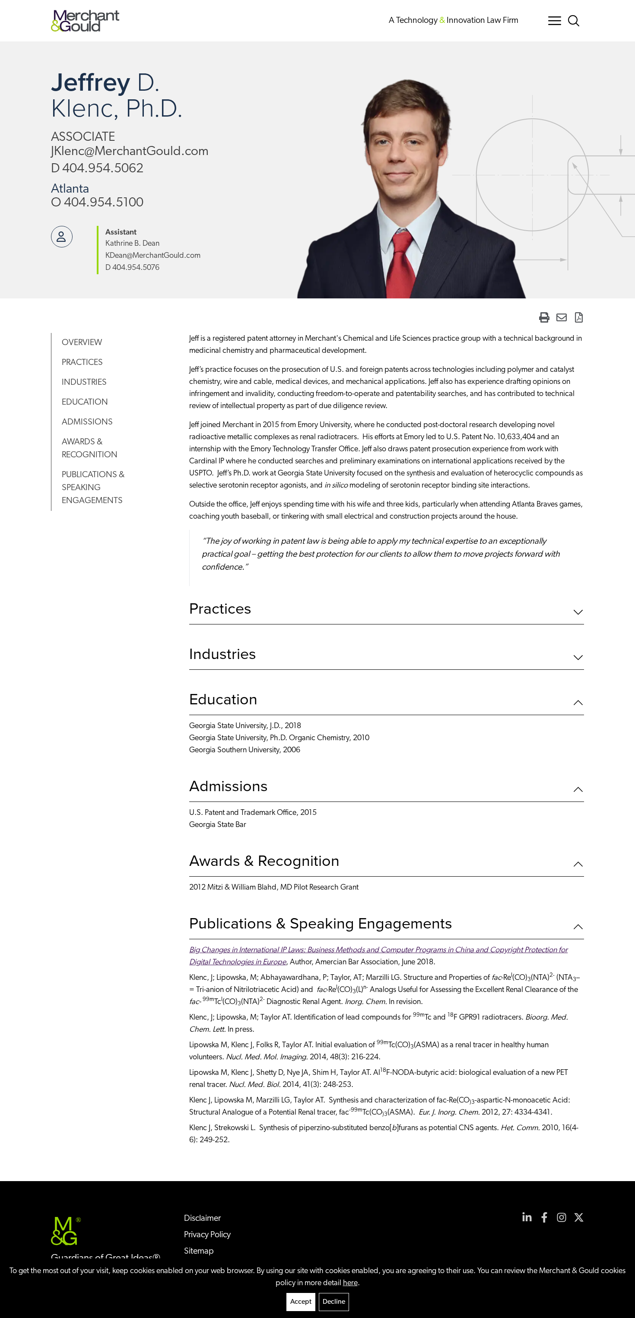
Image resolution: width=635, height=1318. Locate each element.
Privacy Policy (207, 1235)
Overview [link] (82, 343)
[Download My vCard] (62, 236)
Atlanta (70, 189)
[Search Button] (575, 20)
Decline (334, 1302)
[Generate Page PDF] (579, 317)
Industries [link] (84, 382)
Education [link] (85, 402)
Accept (300, 1302)
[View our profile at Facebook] (544, 1217)
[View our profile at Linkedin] (527, 1217)
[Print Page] (544, 317)
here (350, 1283)
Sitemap (199, 1251)
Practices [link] (82, 362)
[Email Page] (561, 317)
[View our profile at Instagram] (561, 1217)
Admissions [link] (87, 422)
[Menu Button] (554, 20)
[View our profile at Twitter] (579, 1217)
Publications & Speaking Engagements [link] (93, 488)
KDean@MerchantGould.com (152, 256)
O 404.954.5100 (97, 203)
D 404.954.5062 (97, 169)
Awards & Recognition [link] (89, 448)
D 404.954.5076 (132, 268)
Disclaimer (202, 1218)
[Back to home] (85, 21)
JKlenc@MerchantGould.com (130, 151)
